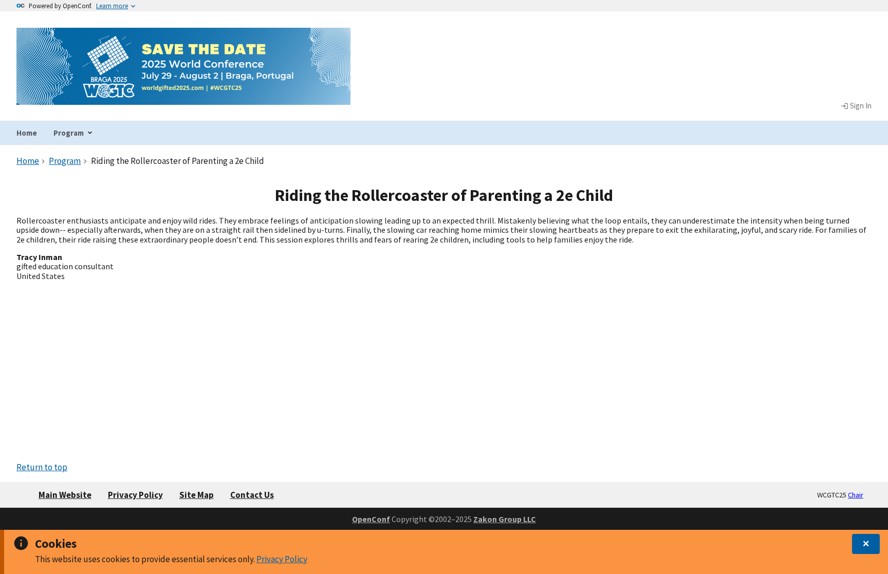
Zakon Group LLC (504, 519)
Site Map (196, 495)
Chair (855, 494)
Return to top (41, 467)
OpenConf (371, 519)
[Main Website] (183, 98)
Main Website (65, 495)
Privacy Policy (281, 559)
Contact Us (252, 495)
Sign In (860, 105)
